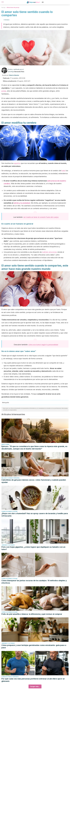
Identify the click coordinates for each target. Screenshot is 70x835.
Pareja (3, 7)
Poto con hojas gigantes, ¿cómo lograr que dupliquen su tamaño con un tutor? (33, 548)
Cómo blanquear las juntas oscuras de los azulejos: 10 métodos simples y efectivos (34, 581)
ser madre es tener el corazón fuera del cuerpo (41, 217)
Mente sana (5, 444)
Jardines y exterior (7, 545)
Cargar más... (35, 686)
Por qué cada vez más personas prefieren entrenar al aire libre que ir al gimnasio (32, 680)
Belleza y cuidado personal (10, 478)
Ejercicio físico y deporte (10, 676)
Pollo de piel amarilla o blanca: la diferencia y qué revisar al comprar (31, 614)
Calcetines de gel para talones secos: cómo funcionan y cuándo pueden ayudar (33, 481)
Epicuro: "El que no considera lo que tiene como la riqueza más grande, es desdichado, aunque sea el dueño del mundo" (34, 447)
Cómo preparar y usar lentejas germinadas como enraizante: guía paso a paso (33, 646)
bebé (63, 171)
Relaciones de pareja (13, 7)
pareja (3, 91)
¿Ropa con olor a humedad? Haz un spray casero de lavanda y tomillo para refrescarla (34, 514)
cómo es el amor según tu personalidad (43, 345)
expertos (17, 163)
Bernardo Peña (19, 71)
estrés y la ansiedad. (22, 203)
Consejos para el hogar (9, 511)
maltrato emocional (49, 252)
